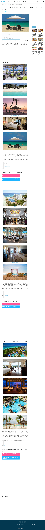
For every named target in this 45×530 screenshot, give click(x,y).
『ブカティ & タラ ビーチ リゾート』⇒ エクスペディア (11, 176)
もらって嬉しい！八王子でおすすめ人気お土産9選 (34, 44)
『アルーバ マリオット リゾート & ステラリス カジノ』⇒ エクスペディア (10, 454)
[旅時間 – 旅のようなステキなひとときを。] (3, 1)
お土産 (12, 1)
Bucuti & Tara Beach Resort (7, 166)
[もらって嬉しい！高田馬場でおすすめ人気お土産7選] (34, 30)
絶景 (27, 1)
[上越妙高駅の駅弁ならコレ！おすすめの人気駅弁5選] (41, 48)
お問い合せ (29, 524)
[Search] (43, 2)
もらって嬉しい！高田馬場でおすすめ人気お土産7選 (34, 35)
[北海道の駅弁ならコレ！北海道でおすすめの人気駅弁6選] (34, 48)
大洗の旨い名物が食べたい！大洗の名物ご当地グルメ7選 (40, 44)
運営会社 (33, 524)
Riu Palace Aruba (6, 295)
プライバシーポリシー (24, 524)
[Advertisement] (15, 319)
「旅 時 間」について (13, 524)
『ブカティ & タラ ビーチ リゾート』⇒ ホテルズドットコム (11, 179)
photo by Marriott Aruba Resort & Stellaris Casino (15, 357)
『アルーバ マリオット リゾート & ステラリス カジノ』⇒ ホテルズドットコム (10, 458)
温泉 (14, 1)
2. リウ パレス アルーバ (6, 37)
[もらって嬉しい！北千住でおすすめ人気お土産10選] (41, 30)
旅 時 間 (21, 528)
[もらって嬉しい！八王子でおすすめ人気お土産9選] (34, 39)
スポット (24, 1)
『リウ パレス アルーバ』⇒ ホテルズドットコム (10, 306)
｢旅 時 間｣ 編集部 (9, 11)
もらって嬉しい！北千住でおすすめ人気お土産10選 (40, 35)
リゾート (20, 1)
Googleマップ (5, 445)
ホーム (9, 1)
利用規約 (18, 524)
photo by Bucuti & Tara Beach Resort (15, 96)
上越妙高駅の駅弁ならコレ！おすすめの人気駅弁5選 (40, 52)
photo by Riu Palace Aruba (15, 206)
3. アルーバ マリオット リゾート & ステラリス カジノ (11, 38)
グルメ (17, 1)
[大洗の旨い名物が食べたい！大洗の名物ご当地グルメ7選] (41, 39)
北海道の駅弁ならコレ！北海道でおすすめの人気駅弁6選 (34, 52)
